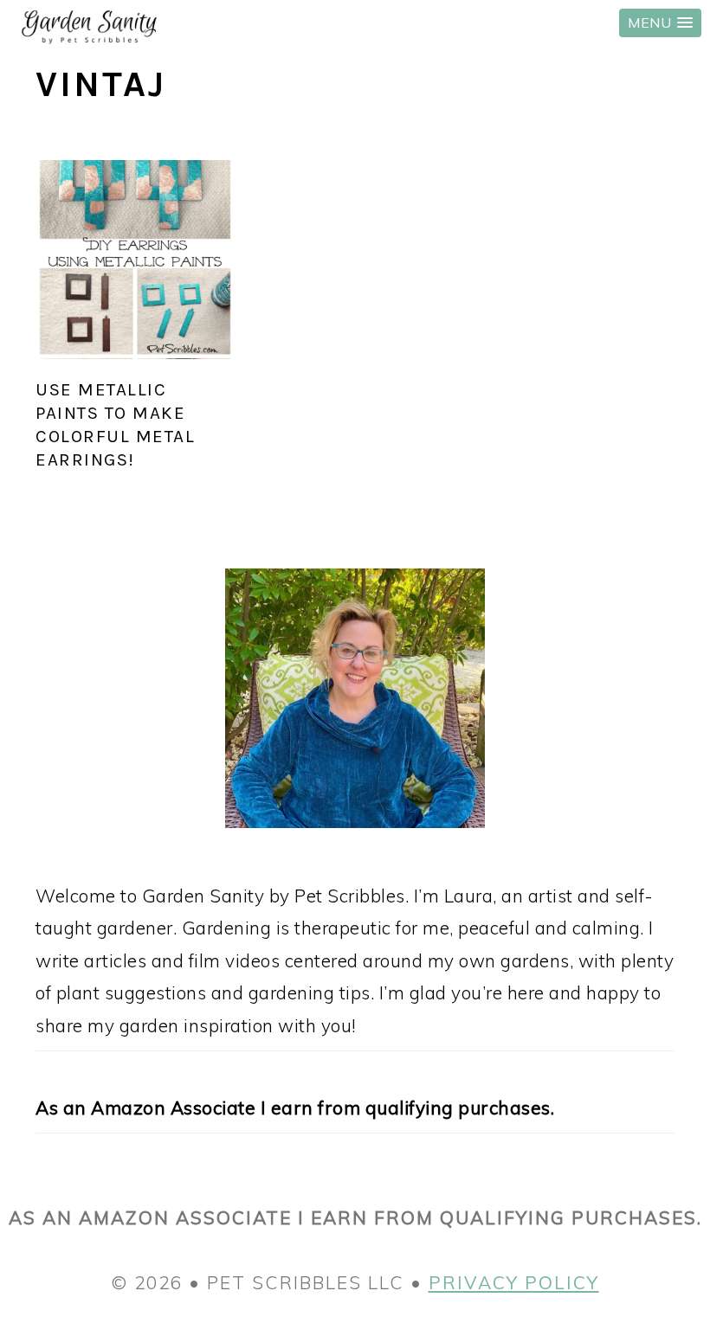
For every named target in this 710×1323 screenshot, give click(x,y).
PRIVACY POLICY (514, 1282)
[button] (660, 23)
